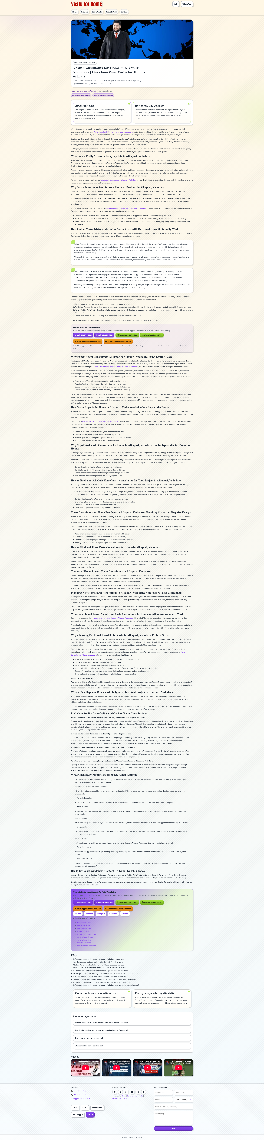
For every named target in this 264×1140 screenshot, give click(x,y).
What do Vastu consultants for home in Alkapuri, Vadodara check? (98, 965)
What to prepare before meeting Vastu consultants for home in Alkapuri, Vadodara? (105, 973)
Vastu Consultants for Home (86, 91)
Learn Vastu (97, 12)
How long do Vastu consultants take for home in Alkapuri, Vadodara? (100, 976)
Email (90, 1115)
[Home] (86, 4)
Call (175, 4)
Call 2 (84, 1108)
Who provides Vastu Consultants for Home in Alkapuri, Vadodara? (102, 1022)
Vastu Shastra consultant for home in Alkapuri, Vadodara (116, 367)
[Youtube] (132, 1092)
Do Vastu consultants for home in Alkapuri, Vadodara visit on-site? (98, 959)
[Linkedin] (126, 1092)
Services (84, 12)
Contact (124, 12)
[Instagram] (138, 1092)
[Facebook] (114, 1092)
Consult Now (111, 12)
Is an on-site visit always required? (89, 1038)
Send (173, 1128)
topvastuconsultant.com (86, 946)
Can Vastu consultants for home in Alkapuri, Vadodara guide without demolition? (104, 979)
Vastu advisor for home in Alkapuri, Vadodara (100, 421)
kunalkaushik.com (84, 943)
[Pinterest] (143, 1092)
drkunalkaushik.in (84, 940)
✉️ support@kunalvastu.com (82, 1098)
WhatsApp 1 (97, 1108)
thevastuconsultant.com (86, 934)
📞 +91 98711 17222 (78, 1091)
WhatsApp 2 (78, 1115)
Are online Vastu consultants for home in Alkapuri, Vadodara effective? (100, 971)
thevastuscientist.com (85, 931)
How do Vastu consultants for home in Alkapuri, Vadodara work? (98, 962)
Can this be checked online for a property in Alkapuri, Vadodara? (101, 1030)
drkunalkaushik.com (85, 937)
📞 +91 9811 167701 (78, 1095)
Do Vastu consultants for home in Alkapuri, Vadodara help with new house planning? (106, 985)
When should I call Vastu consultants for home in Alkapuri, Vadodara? (100, 968)
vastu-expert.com (84, 922)
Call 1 (75, 1108)
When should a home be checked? (89, 1046)
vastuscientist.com (84, 928)
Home (74, 12)
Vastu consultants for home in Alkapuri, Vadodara (113, 132)
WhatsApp (187, 4)
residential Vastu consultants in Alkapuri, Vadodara (126, 208)
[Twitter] (120, 1092)
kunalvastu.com (83, 925)
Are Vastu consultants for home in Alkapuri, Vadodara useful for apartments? (103, 982)
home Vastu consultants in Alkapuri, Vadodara (118, 180)
